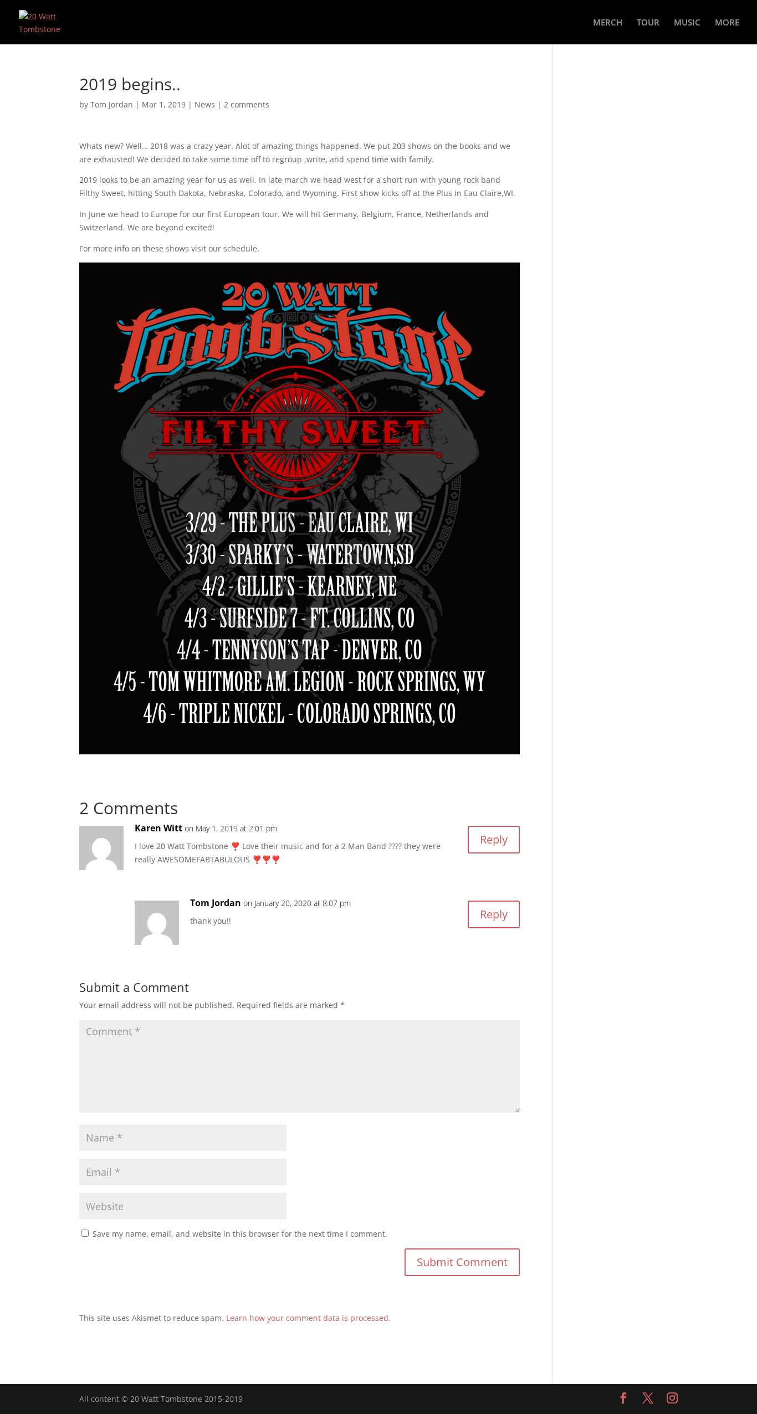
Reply (494, 839)
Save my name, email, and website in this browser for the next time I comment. (240, 1233)
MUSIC (687, 23)
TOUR (648, 23)
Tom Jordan (111, 104)
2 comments (246, 104)
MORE (727, 23)
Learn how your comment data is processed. (308, 1318)
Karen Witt (158, 828)
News (205, 104)
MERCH (607, 23)
